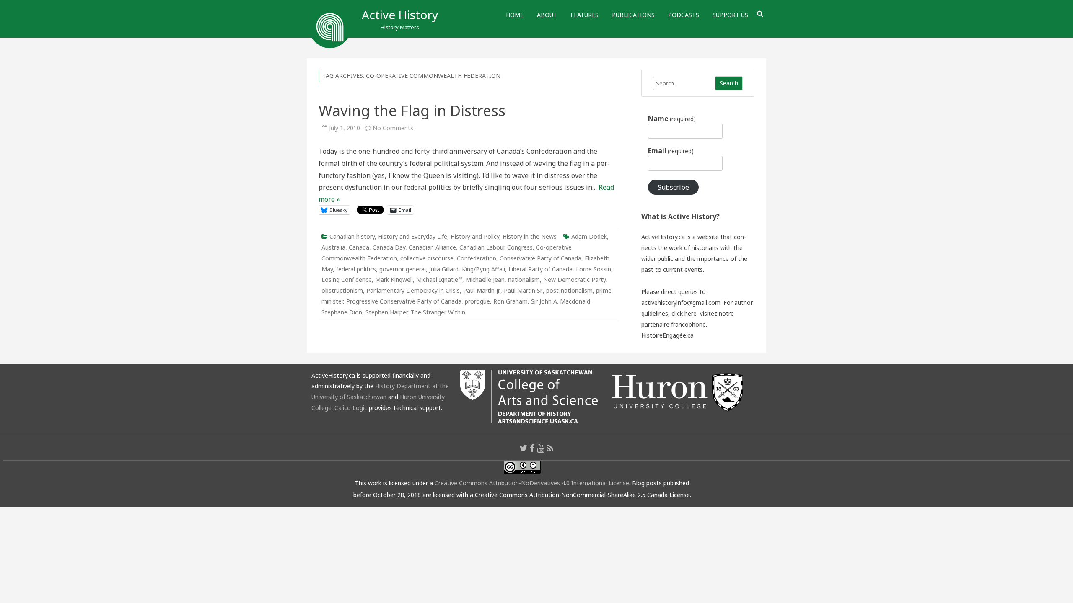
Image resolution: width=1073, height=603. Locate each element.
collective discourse (427, 258)
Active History (400, 14)
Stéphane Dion (341, 312)
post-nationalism (569, 290)
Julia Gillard (444, 269)
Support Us (730, 15)
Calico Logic (350, 408)
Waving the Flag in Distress (412, 110)
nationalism (524, 279)
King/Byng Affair (483, 269)
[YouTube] (540, 448)
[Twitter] (523, 448)
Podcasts (683, 15)
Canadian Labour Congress (496, 247)
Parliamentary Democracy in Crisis (413, 290)
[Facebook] (532, 448)
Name (672, 118)
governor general (402, 269)
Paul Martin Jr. (481, 290)
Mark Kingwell (394, 279)
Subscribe (673, 187)
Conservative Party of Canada (540, 258)
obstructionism (342, 290)
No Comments (393, 128)
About (547, 15)
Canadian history (352, 236)
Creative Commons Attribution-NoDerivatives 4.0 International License (532, 483)
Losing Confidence (346, 279)
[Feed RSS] (550, 448)
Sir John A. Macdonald (560, 301)
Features (584, 15)
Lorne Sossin (593, 269)
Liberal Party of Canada (540, 269)
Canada (359, 247)
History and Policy (475, 236)
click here (684, 313)
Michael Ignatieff (439, 279)
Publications (633, 15)
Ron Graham (510, 301)
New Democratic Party (574, 279)
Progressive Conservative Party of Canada (403, 301)
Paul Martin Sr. (523, 290)
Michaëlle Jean (485, 279)
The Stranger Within (438, 312)
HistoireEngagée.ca (667, 335)
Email (671, 150)
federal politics (356, 269)
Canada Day (389, 247)
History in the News (530, 236)
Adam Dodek (589, 236)
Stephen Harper (386, 312)
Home (515, 15)
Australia (333, 247)
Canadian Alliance (432, 247)
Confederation (476, 258)
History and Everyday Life (412, 236)
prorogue (477, 301)
